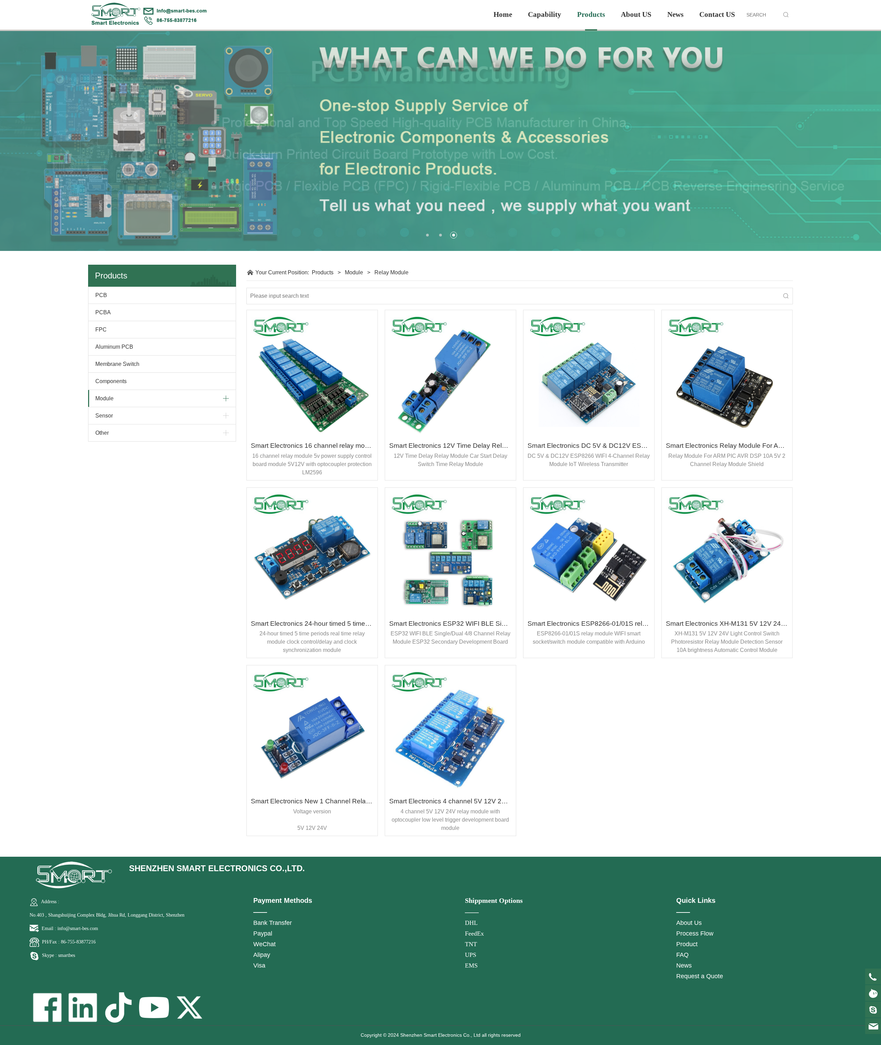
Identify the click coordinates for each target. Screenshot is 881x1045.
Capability (544, 14)
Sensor (104, 416)
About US (636, 14)
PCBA (103, 312)
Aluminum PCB (114, 347)
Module (104, 398)
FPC (101, 329)
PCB (101, 295)
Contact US (717, 14)
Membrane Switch (117, 364)
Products (591, 14)
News (675, 14)
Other (102, 433)
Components (111, 381)
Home (502, 14)
